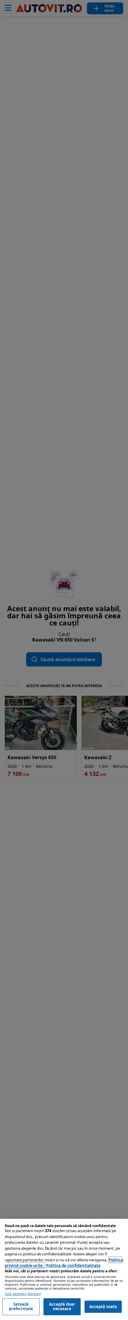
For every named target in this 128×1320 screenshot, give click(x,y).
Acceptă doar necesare (62, 1307)
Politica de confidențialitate (73, 1265)
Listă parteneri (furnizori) (23, 1294)
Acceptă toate (103, 1306)
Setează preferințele (21, 1307)
